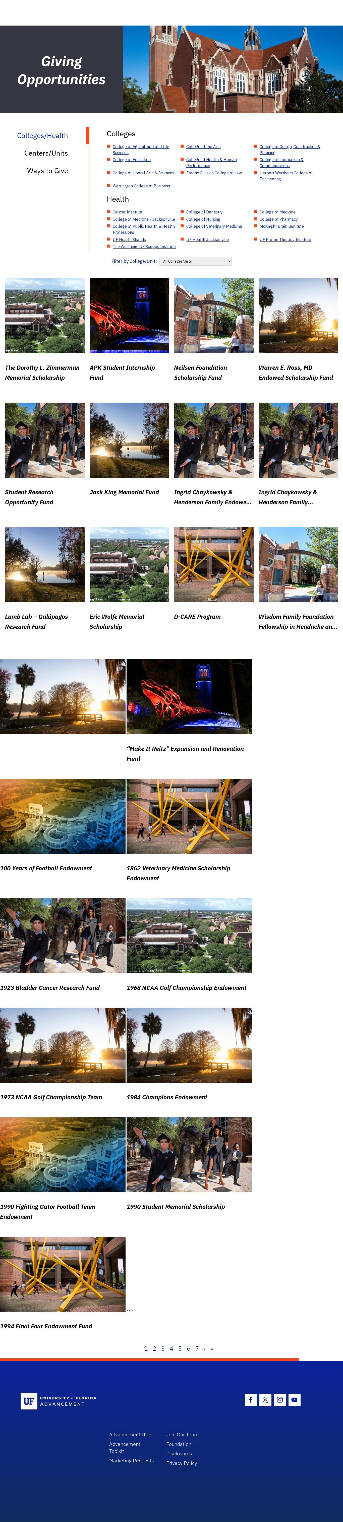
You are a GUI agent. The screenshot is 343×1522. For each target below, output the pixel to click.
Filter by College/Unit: (134, 261)
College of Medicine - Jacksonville (144, 219)
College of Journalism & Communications (282, 162)
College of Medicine (278, 211)
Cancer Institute (127, 211)
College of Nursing (203, 219)
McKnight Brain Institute (282, 226)
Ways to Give (47, 170)
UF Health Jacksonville (207, 239)
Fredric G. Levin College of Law (214, 172)
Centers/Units (46, 153)
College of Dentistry (204, 211)
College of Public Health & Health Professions (144, 229)
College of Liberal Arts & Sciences (143, 172)
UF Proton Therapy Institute (285, 239)
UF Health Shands (129, 239)
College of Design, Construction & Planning (290, 149)
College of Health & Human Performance (211, 162)
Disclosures (179, 1453)
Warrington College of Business (141, 185)
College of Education (132, 159)
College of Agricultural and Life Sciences (141, 149)
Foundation (178, 1444)
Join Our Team (182, 1434)
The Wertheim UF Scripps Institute (144, 246)
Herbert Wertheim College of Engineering (286, 175)
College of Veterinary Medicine (214, 226)
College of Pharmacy (279, 219)
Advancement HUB (130, 1434)
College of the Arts (203, 146)
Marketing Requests (131, 1460)
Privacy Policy (181, 1463)
